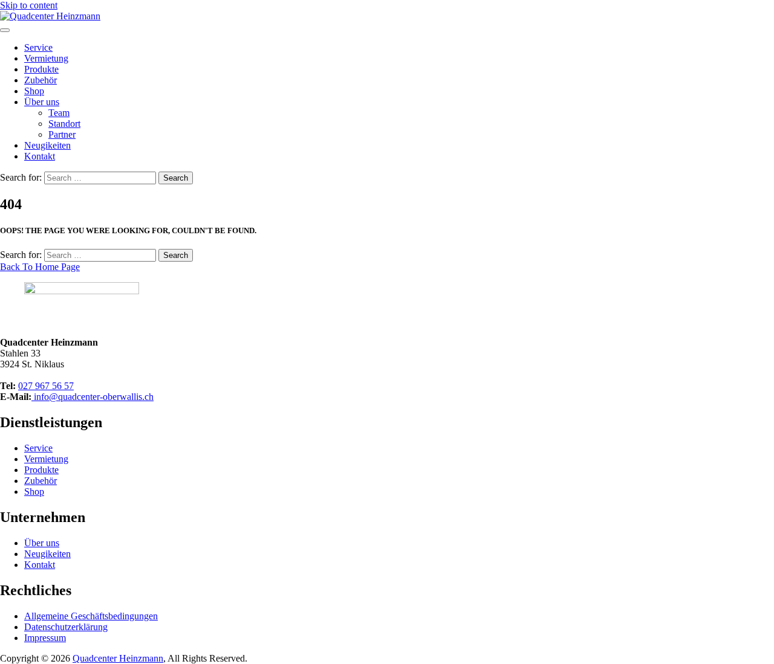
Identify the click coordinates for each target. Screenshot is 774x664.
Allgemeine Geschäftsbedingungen (91, 616)
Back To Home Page (40, 267)
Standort (64, 123)
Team (59, 113)
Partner (62, 134)
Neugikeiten (47, 145)
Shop (34, 91)
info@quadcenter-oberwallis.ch (92, 397)
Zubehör (40, 80)
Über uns (41, 102)
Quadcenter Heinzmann (118, 658)
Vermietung (46, 58)
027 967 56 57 (46, 386)
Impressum (45, 638)
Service (38, 47)
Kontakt (39, 156)
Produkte (41, 69)
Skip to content (28, 5)
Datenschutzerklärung (66, 627)
